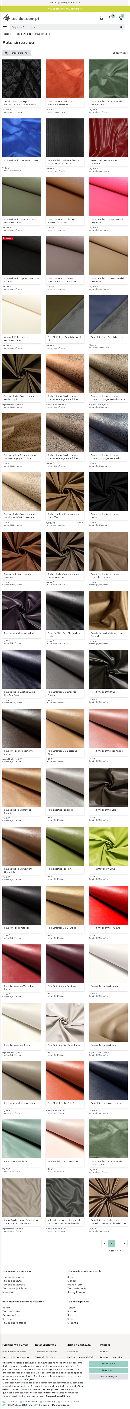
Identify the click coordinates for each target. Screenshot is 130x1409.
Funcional (44, 1405)
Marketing (50, 1402)
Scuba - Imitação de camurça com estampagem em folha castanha (63, 398)
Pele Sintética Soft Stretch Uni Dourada (107, 634)
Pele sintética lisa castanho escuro (19, 752)
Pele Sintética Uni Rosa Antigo (107, 751)
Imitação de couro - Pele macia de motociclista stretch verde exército (64, 1222)
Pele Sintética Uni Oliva (103, 692)
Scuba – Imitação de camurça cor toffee (64, 516)
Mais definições (60, 1405)
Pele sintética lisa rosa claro (63, 1161)
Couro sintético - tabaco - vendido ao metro (61, 221)
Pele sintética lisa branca (104, 986)
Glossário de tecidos (46, 1352)
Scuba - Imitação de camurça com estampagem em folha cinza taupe (63, 457)
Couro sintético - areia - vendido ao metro (108, 280)
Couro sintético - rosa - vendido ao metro (107, 221)
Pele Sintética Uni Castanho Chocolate (19, 870)
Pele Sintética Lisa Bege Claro (64, 1045)
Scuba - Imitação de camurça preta (106, 516)
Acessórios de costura (112, 1357)
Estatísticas (31, 1402)
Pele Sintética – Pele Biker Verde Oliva (65, 339)
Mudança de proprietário (80, 1357)
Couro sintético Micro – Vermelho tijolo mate (60, 103)
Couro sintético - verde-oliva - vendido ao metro (20, 221)
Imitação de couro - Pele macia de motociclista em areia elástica (21, 1222)
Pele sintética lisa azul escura (106, 1103)
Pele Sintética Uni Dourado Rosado (18, 811)
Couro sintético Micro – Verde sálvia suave (106, 1163)
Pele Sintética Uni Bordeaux (62, 986)
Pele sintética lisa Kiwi (59, 869)
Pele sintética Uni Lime (103, 869)
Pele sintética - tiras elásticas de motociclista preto (63, 162)
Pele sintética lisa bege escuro (20, 1103)
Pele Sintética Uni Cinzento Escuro (62, 693)
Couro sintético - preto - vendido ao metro (21, 280)
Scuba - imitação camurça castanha (18, 575)
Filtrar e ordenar (19, 53)
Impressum (49, 1393)
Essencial (12, 1402)
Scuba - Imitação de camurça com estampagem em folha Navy (106, 457)
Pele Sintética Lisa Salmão (62, 1103)
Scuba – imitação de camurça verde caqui (20, 398)
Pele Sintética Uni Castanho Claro (62, 752)
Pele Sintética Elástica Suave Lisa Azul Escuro (19, 693)
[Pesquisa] (121, 27)
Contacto (72, 1352)
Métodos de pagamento (15, 1357)
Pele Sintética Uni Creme (17, 1045)
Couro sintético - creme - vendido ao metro (17, 339)
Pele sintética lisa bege (103, 1045)
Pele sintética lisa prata (60, 810)
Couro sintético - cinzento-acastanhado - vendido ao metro (62, 280)
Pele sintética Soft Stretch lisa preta (64, 634)
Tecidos (6, 34)
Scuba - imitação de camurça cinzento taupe (63, 575)
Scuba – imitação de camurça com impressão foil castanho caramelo (20, 516)
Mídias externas (71, 1402)
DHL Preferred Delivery (19, 1405)
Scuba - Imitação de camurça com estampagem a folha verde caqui (108, 398)
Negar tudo (108, 1370)
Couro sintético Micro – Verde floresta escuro (106, 103)
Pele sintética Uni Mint (16, 1161)
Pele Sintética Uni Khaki (103, 810)
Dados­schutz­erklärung (58, 1396)
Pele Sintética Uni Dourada (62, 928)
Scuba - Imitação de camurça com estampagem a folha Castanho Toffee (20, 457)
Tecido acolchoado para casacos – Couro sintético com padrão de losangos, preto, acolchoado (20, 103)
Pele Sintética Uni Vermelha (105, 928)
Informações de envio (14, 1352)
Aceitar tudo (108, 1364)
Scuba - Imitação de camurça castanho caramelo (106, 575)
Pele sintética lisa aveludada (19, 633)
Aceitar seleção (108, 1377)
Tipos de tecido (22, 34)
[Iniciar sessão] (101, 17)
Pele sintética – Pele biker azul (107, 337)
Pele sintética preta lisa (16, 928)
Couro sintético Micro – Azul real (21, 160)
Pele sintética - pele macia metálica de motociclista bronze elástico (108, 1222)
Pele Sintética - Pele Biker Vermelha (104, 162)
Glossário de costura (46, 1357)
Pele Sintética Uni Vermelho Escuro (19, 987)
